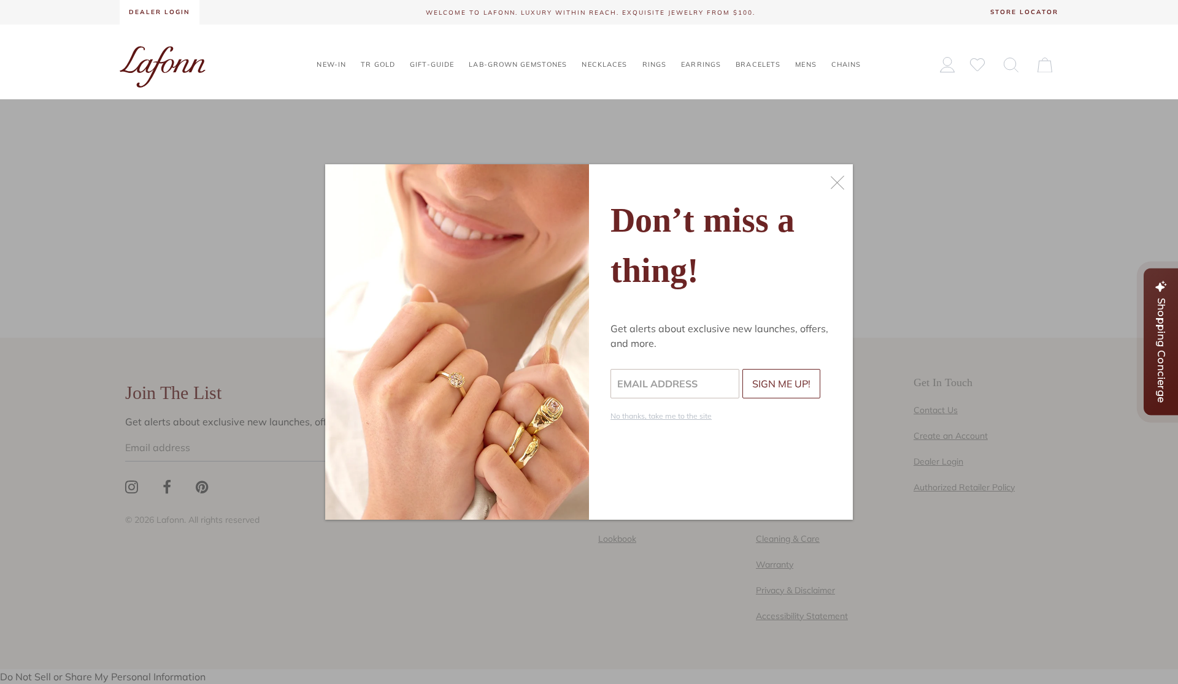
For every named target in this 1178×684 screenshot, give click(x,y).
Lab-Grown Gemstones (518, 64)
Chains (846, 64)
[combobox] (1011, 64)
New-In (331, 64)
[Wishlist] (977, 64)
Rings (654, 64)
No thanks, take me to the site (661, 415)
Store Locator (1024, 12)
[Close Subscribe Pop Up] (837, 182)
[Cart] (1044, 64)
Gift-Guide (432, 64)
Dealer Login (159, 12)
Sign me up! (781, 384)
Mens (805, 64)
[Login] (947, 64)
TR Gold (378, 64)
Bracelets (758, 64)
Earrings (701, 64)
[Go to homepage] (163, 65)
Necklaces (604, 64)
